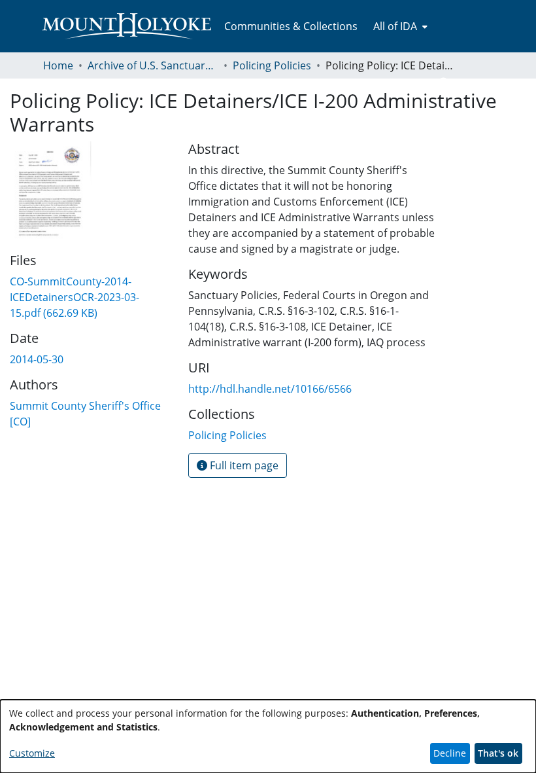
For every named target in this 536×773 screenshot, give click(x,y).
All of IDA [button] (395, 26)
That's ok (498, 753)
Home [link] (58, 65)
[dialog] (268, 736)
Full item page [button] (242, 465)
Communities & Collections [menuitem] (291, 26)
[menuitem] (399, 26)
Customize (32, 753)
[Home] (126, 26)
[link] (74, 297)
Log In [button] (472, 84)
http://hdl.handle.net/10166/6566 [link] (270, 389)
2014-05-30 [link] (36, 359)
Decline (449, 753)
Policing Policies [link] (272, 65)
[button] (444, 84)
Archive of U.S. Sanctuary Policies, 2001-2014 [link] (153, 65)
